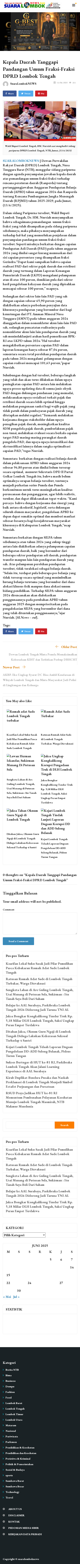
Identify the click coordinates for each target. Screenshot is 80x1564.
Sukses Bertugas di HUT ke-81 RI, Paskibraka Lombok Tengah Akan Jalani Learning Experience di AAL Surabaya (39, 1066)
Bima (9, 1375)
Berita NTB (12, 1369)
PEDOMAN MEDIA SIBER (23, 1528)
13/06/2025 (62, 82)
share (11, 93)
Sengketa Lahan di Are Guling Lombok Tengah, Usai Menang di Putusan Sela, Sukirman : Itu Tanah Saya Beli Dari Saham (21, 788)
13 (61, 1267)
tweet (27, 93)
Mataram (11, 1425)
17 (29, 1275)
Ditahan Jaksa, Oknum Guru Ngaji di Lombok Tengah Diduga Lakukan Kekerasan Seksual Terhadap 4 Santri (38, 1035)
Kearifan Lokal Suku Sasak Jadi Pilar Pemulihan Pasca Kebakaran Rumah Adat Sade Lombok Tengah (39, 968)
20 (61, 1275)
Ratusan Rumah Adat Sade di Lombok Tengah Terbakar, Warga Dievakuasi (57, 739)
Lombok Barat (14, 1403)
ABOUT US (15, 1509)
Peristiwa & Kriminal (18, 1458)
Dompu (10, 1386)
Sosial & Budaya (15, 1469)
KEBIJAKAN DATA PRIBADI (25, 1534)
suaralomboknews (28, 1559)
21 (72, 1275)
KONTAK (14, 1521)
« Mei (7, 1297)
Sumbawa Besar (15, 1486)
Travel (9, 1497)
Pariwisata (12, 1436)
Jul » (16, 1297)
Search (64, 1125)
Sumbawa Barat (15, 1481)
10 (29, 1267)
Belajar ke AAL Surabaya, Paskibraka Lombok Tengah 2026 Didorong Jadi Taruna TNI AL (38, 1007)
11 (40, 1267)
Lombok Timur (14, 1414)
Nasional (11, 1431)
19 (50, 1275)
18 (40, 1275)
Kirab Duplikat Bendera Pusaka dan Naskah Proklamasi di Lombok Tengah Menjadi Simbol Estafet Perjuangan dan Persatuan (39, 1082)
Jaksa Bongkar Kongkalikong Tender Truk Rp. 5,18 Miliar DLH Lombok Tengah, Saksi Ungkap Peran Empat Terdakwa (40, 1020)
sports (9, 1475)
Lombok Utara (14, 1419)
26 (50, 1283)
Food (9, 1397)
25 (40, 1283)
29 (8, 1290)
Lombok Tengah (15, 1408)
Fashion (10, 1392)
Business (11, 1381)
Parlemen (11, 1442)
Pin (42, 93)
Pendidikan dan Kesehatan (21, 1453)
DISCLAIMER (16, 1515)
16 (19, 1275)
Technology (12, 1492)
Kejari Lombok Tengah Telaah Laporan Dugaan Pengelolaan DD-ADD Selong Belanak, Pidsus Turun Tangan (54, 848)
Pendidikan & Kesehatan (20, 1447)
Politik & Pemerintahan (19, 1464)
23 (19, 1283)
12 (50, 1267)
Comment (8, 909)
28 (72, 1283)
